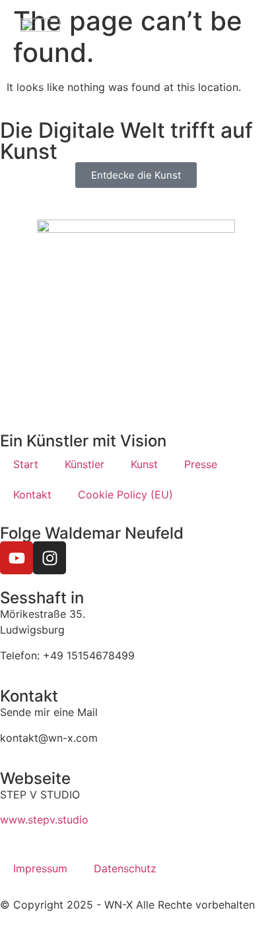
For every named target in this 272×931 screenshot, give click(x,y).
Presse (200, 464)
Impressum (40, 868)
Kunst (144, 464)
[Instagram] (49, 557)
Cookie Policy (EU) (125, 494)
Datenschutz (125, 868)
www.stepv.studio (44, 819)
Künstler (84, 464)
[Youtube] (16, 557)
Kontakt (32, 494)
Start (25, 464)
